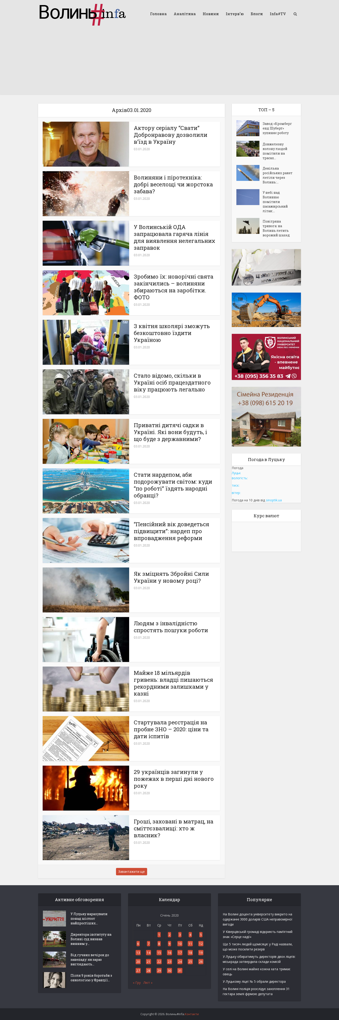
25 (190, 961)
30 (169, 970)
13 (138, 952)
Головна (158, 13)
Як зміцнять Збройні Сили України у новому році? (171, 577)
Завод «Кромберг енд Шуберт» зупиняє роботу (277, 128)
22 (159, 961)
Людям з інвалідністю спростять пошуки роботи (171, 627)
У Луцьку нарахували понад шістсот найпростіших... (89, 918)
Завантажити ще (131, 871)
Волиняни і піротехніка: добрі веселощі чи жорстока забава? (173, 184)
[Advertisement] (169, 62)
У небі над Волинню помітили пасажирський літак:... (275, 201)
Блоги (257, 13)
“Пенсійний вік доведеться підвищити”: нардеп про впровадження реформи (171, 531)
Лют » (147, 982)
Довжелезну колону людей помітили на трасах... (275, 151)
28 (148, 970)
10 (180, 943)
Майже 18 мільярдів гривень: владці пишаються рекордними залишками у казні (173, 683)
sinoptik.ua (274, 500)
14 (148, 952)
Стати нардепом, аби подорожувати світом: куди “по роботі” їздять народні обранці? (173, 485)
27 (138, 970)
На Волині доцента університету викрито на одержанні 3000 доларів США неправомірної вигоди (257, 919)
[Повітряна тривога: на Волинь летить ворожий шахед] (249, 226)
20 (138, 961)
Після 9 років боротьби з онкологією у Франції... (91, 977)
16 (169, 952)
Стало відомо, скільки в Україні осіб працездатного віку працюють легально (172, 382)
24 (180, 961)
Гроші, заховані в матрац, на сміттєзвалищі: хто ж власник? (173, 828)
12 (201, 943)
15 (159, 952)
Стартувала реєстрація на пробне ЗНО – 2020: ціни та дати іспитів (171, 729)
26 (201, 961)
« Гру (137, 982)
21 (148, 961)
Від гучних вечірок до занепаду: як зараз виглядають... (90, 959)
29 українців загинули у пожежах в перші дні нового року (174, 778)
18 (190, 952)
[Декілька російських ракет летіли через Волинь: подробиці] (249, 173)
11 (190, 943)
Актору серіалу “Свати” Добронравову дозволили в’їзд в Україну (170, 134)
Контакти (192, 1014)
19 (201, 952)
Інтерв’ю (235, 13)
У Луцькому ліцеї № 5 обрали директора (254, 981)
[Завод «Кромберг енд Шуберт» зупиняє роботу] (249, 128)
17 (180, 952)
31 (180, 970)
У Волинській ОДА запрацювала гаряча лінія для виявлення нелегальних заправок (174, 237)
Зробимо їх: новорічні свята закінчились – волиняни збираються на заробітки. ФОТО (173, 287)
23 (169, 961)
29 (159, 970)
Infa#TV (278, 13)
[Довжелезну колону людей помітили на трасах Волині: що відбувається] (249, 149)
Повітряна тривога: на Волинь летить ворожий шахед (276, 228)
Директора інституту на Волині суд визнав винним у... (91, 939)
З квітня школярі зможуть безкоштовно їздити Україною (172, 333)
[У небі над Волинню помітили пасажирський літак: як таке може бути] (249, 197)
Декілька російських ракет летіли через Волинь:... (277, 175)
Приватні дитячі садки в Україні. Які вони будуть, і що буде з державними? (170, 432)
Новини (211, 13)
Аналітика (185, 13)
